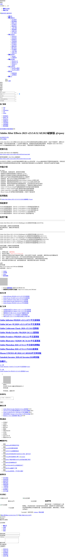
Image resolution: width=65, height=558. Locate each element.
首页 (1, 129)
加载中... (3, 361)
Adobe (5, 271)
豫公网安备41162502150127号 (9, 515)
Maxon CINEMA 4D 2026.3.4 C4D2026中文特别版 (20, 353)
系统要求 (5, 554)
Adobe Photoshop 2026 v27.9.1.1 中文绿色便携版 (20, 345)
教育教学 (14, 43)
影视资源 (14, 73)
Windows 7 (14, 63)
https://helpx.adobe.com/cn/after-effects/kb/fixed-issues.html (15, 154)
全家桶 (5, 272)
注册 (1, 4)
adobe (4, 113)
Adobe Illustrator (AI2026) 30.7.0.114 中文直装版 (20, 341)
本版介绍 (5, 550)
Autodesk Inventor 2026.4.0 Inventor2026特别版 (19, 357)
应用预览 (5, 552)
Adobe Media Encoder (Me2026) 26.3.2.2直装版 (15, 301)
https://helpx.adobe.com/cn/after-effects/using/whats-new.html (15, 158)
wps (4, 107)
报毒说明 (5, 484)
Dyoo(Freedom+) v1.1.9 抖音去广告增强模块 (16, 314)
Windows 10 (15, 62)
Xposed (13, 56)
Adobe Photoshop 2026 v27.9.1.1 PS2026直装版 (19, 349)
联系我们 (5, 489)
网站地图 (41, 512)
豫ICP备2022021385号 (25, 515)
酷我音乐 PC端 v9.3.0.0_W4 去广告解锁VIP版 (16, 313)
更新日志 (5, 549)
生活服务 (14, 49)
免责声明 (5, 479)
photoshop (5, 110)
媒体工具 (14, 23)
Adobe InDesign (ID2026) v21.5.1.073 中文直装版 (16, 296)
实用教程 (14, 74)
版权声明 (5, 481)
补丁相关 (14, 33)
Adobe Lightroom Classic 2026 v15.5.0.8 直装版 (15, 299)
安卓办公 (14, 36)
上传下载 (14, 28)
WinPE (13, 65)
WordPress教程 (16, 68)
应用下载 (5, 555)
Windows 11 (15, 61)
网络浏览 (14, 26)
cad (4, 109)
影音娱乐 (14, 39)
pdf (4, 111)
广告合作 (5, 487)
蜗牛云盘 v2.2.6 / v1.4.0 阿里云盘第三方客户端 (16, 316)
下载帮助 (5, 486)
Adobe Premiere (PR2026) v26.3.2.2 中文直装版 (15, 303)
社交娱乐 (14, 24)
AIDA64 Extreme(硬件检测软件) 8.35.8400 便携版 (16, 410)
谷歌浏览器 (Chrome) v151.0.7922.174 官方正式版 (16, 414)
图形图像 (14, 21)
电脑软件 (5, 121)
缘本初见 (9, 288)
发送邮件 (3, 546)
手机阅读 (14, 41)
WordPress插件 (16, 69)
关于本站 (5, 477)
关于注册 (5, 491)
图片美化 (14, 48)
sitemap (36, 512)
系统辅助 (14, 29)
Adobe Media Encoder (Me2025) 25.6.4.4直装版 (15, 409)
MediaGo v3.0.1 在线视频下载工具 (12, 415)
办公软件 (14, 19)
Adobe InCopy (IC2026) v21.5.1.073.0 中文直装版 (16, 298)
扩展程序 (14, 57)
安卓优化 (14, 38)
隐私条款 (5, 482)
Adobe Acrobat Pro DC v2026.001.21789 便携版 (15, 412)
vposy (4, 274)
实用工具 (14, 31)
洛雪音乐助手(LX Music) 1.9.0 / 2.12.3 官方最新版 (17, 309)
